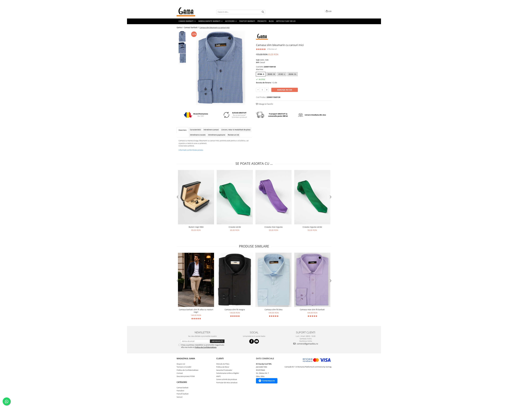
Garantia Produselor (224, 370)
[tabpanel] (220, 68)
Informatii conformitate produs (191, 150)
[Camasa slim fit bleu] (273, 280)
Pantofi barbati (183, 394)
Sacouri (179, 397)
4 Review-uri (272, 49)
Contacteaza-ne (268, 381)
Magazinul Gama (186, 358)
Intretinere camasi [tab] (211, 129)
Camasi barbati (182, 387)
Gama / (180, 27)
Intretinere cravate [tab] (197, 135)
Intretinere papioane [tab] (216, 135)
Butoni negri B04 (196, 227)
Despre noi (181, 364)
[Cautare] (262, 12)
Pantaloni (180, 390)
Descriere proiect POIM (186, 376)
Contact (180, 373)
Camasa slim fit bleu (274, 309)
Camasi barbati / (191, 27)
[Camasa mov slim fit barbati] (312, 280)
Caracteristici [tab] (195, 129)
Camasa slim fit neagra (235, 309)
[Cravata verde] (235, 197)
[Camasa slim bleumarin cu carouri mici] (220, 68)
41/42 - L (281, 74)
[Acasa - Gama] (190, 12)
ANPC (218, 376)
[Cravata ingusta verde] (312, 197)
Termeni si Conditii (184, 367)
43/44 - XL (292, 74)
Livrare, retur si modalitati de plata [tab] (235, 129)
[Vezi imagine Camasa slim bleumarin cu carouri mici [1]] (182, 47)
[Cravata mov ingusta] (273, 197)
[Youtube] (256, 341)
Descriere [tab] (182, 130)
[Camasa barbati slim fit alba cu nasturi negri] (196, 280)
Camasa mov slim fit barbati (312, 309)
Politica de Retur (222, 367)
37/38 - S (260, 74)
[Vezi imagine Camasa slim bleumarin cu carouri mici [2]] (182, 58)
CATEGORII (182, 382)
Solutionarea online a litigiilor (227, 373)
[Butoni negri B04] (196, 197)
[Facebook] (251, 341)
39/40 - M (271, 74)
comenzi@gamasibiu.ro (307, 343)
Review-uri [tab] (233, 135)
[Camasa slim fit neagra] (235, 280)
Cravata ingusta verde (312, 227)
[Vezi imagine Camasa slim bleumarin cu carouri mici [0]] (182, 36)
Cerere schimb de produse (226, 379)
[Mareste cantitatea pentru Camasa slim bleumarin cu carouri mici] (267, 90)
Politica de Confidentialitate (205, 347)
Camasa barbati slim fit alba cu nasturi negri (196, 310)
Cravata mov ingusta (273, 227)
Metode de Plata (222, 364)
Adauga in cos (284, 90)
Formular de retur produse (226, 382)
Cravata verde (235, 227)
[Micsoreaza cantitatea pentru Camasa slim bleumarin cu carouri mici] (258, 90)
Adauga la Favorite (265, 104)
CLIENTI (220, 358)
